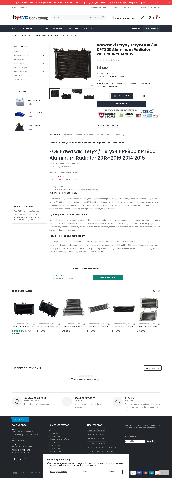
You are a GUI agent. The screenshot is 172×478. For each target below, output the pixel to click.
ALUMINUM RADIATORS (96, 447)
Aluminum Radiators (19, 324)
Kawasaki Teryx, (121, 83)
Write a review (107, 277)
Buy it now (121, 104)
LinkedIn (108, 126)
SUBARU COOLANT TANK (96, 443)
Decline (111, 471)
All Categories (90, 17)
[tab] (54, 134)
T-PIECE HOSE (110, 452)
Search (103, 17)
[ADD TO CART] (31, 301)
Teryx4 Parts (113, 86)
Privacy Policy (92, 465)
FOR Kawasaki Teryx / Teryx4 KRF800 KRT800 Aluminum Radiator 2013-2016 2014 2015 (102, 154)
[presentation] (40, 93)
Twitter (103, 126)
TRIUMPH (91, 452)
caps (115, 447)
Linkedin (26, 459)
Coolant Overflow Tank (96, 430)
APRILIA (109, 447)
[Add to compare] (144, 96)
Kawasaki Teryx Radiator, (139, 83)
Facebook (99, 126)
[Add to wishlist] (137, 96)
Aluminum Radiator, (105, 83)
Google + (113, 126)
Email (117, 126)
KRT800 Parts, (102, 86)
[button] (154, 290)
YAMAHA (100, 452)
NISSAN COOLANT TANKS (96, 439)
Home (14, 35)
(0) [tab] (119, 134)
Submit (150, 441)
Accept (85, 471)
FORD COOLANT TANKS (96, 434)
